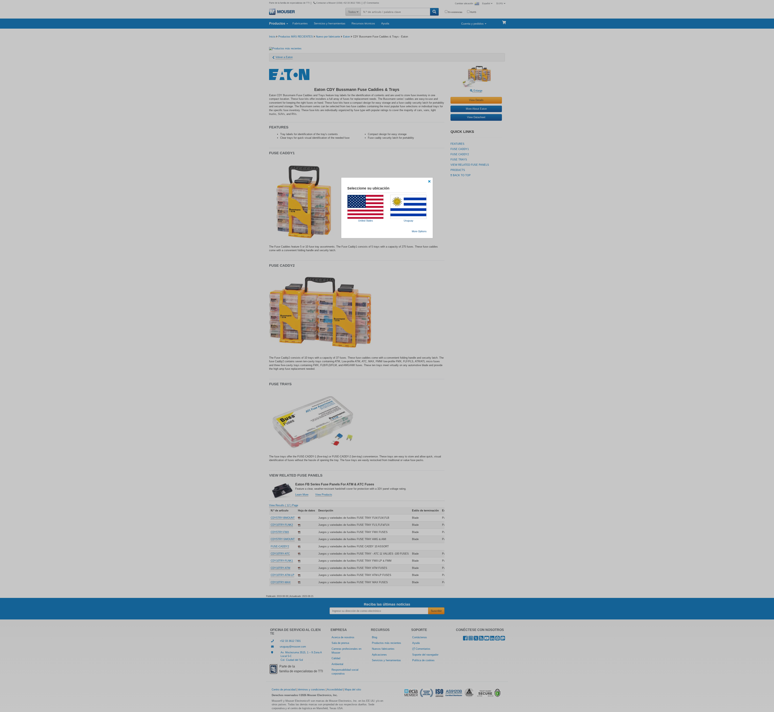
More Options (419, 231)
